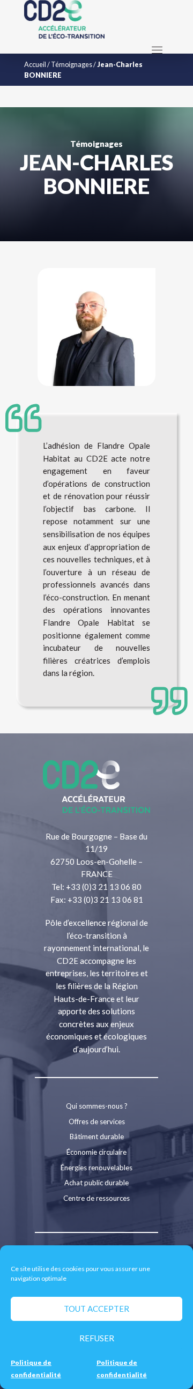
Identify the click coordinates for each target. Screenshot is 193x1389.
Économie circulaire (96, 1152)
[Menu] (157, 50)
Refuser (96, 1338)
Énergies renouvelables (96, 1167)
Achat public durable (96, 1182)
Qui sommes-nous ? (97, 1106)
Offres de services (97, 1121)
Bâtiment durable (97, 1136)
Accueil (35, 64)
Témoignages (71, 64)
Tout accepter (96, 1308)
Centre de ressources (96, 1198)
